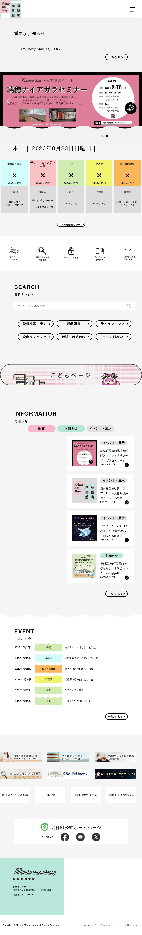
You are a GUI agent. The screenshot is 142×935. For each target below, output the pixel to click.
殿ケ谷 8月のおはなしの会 (79, 668)
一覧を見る (115, 57)
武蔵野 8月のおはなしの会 (79, 679)
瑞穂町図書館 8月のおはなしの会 (83, 658)
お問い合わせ (131, 925)
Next (133, 101)
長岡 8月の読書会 (74, 690)
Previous (8, 101)
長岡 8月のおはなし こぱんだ (80, 647)
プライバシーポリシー (110, 925)
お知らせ (71, 428)
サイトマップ (89, 925)
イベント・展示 (100, 428)
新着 (41, 428)
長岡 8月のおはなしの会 (78, 701)
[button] (102, 136)
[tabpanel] (71, 100)
